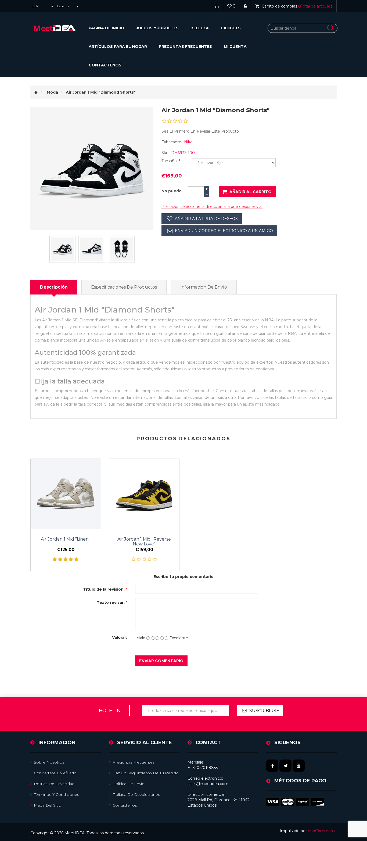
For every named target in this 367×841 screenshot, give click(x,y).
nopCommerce (322, 830)
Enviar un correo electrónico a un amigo (224, 230)
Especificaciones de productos (124, 287)
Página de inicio (106, 28)
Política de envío (129, 783)
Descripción (54, 287)
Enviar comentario (161, 660)
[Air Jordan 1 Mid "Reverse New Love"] (144, 494)
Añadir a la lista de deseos (206, 218)
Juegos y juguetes (157, 28)
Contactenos (105, 65)
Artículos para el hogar (118, 46)
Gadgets (231, 28)
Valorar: (119, 637)
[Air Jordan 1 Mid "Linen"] (66, 494)
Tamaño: (170, 160)
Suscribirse (264, 710)
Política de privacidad (54, 783)
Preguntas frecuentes (185, 46)
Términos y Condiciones (56, 794)
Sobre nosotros (49, 762)
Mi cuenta (235, 46)
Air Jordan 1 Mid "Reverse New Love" (144, 542)
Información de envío (203, 287)
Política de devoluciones (136, 794)
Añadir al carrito (250, 191)
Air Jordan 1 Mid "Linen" (65, 539)
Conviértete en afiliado (55, 773)
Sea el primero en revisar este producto (200, 131)
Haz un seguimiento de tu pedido (146, 773)
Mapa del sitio (47, 805)
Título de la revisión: (104, 589)
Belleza (199, 28)
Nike (188, 142)
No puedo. (172, 191)
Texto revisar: (111, 602)
